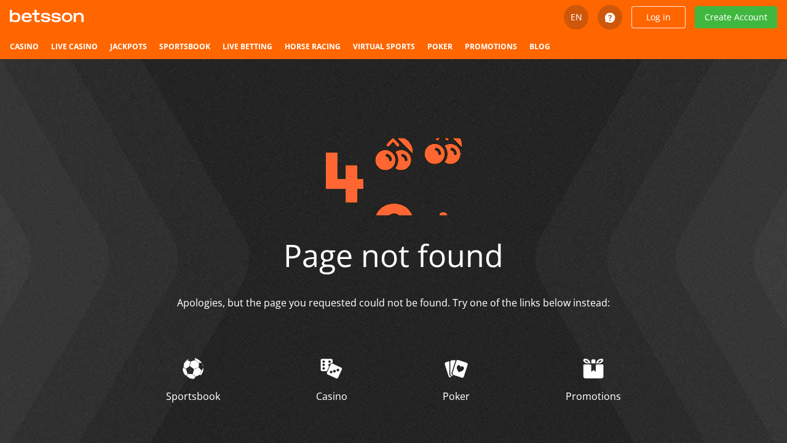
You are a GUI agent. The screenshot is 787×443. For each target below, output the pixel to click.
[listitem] (24, 46)
